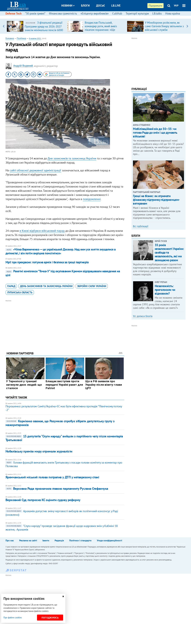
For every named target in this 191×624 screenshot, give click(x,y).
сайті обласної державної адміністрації (35, 170)
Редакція (59, 540)
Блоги (85, 5)
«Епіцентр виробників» (95, 13)
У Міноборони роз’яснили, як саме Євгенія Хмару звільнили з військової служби (164, 26)
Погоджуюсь (50, 617)
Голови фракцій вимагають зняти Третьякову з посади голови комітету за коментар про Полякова (64, 464)
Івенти (45, 540)
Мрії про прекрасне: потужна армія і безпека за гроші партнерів (47, 262)
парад (11, 286)
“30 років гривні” (35, 13)
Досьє (100, 5)
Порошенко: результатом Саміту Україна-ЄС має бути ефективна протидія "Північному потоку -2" (64, 408)
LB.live (116, 5)
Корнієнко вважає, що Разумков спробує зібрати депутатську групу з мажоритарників (60, 423)
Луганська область (19, 292)
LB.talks (157, 13)
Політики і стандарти (80, 540)
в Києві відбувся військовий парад (42, 231)
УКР (176, 5)
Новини (66, 5)
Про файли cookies (12, 617)
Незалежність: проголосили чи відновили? (165, 289)
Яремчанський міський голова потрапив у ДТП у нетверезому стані (52, 477)
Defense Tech (13, 13)
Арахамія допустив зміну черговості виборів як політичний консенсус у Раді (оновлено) (62, 513)
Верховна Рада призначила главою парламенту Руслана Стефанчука (57, 488)
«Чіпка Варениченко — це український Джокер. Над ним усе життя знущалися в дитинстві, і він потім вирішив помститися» (61, 251)
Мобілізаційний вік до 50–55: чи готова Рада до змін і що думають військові (155, 132)
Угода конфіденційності (109, 540)
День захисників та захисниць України (46, 286)
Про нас (10, 540)
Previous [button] (4, 26)
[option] (36, 26)
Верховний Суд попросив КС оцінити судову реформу (43, 500)
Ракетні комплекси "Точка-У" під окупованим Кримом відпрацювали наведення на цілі (63, 273)
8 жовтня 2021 (35, 38)
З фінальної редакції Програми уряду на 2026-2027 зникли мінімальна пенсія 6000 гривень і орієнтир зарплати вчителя (44, 30)
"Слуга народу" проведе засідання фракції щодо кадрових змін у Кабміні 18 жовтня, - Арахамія (62, 527)
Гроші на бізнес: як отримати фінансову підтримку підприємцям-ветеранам (156, 199)
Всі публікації (140, 226)
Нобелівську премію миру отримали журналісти (39, 451)
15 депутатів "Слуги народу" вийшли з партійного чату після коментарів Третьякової (64, 438)
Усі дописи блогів (142, 316)
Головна (10, 38)
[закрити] (63, 596)
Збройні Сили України (91, 286)
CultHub (117, 13)
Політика (21, 38)
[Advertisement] (65, 323)
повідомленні (92, 199)
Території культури (137, 13)
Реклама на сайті (28, 540)
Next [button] (187, 26)
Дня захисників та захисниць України (72, 158)
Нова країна (172, 13)
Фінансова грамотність (63, 13)
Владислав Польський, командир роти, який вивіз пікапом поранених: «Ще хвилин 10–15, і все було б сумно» (101, 30)
